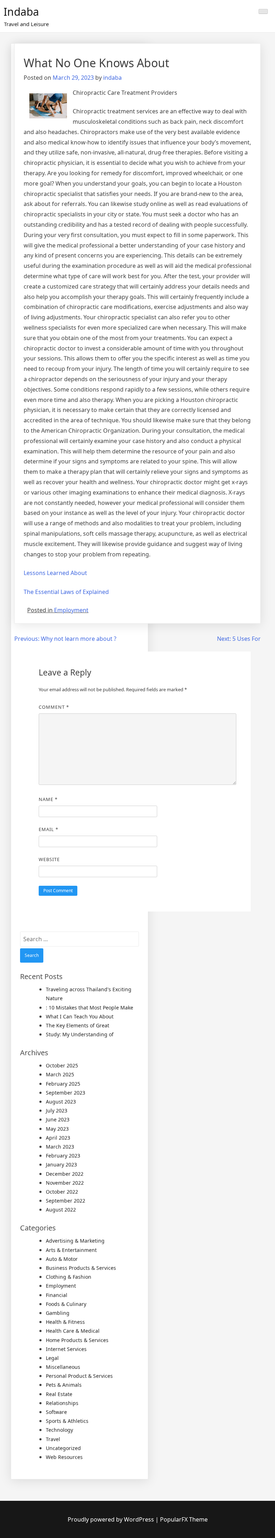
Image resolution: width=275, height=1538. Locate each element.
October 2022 (62, 1191)
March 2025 (60, 1074)
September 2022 (65, 1200)
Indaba (21, 11)
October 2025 (62, 1065)
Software (56, 1412)
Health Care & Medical (73, 1330)
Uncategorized (63, 1448)
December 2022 (64, 1173)
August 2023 (61, 1101)
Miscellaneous (63, 1366)
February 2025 (63, 1083)
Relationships (62, 1403)
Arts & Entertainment (71, 1250)
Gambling (57, 1312)
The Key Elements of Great (77, 1025)
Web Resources (64, 1457)
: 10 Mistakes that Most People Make (89, 1007)
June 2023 (57, 1119)
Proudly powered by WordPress (111, 1519)
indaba (112, 78)
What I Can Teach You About (80, 1016)
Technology (59, 1429)
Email (48, 829)
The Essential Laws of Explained (66, 592)
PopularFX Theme (184, 1519)
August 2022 (61, 1209)
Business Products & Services (81, 1267)
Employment (71, 610)
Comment (54, 707)
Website (49, 859)
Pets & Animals (64, 1384)
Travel (53, 1439)
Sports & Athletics (67, 1420)
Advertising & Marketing (75, 1240)
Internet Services (66, 1349)
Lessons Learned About (55, 573)
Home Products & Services (77, 1340)
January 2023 (61, 1164)
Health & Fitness (65, 1321)
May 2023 (57, 1128)
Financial (56, 1295)
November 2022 (65, 1182)
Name (48, 799)
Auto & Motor (62, 1259)
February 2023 (63, 1155)
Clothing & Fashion (68, 1276)
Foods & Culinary (66, 1304)
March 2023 (60, 1146)
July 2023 (56, 1110)
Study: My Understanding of (80, 1034)
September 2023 (65, 1092)
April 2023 (58, 1137)
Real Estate (59, 1394)
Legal (52, 1358)
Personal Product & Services (79, 1375)
